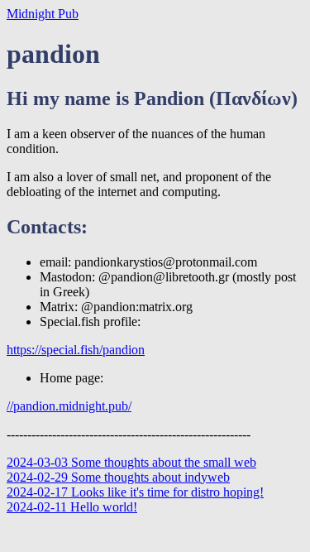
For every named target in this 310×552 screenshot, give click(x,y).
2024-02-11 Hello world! (72, 507)
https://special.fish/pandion (76, 350)
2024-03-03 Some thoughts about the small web (131, 462)
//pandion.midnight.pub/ (69, 406)
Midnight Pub (43, 14)
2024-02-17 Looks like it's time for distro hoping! (135, 492)
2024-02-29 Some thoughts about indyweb (118, 477)
